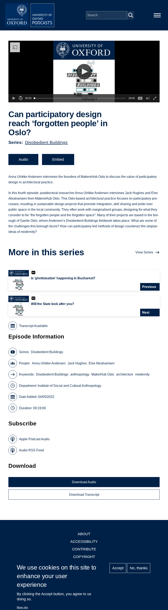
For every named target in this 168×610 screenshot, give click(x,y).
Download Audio (84, 482)
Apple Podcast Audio (34, 439)
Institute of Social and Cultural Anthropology (69, 385)
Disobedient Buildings (46, 142)
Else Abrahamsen (102, 363)
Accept (118, 568)
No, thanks (139, 568)
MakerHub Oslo (102, 374)
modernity (142, 374)
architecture (124, 374)
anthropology (79, 374)
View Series (144, 252)
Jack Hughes (77, 363)
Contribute (84, 549)
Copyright (84, 557)
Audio (23, 159)
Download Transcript (84, 494)
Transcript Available (33, 326)
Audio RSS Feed (31, 450)
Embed (58, 159)
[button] (84, 71)
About (84, 534)
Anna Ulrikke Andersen (49, 363)
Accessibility (84, 542)
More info (22, 607)
